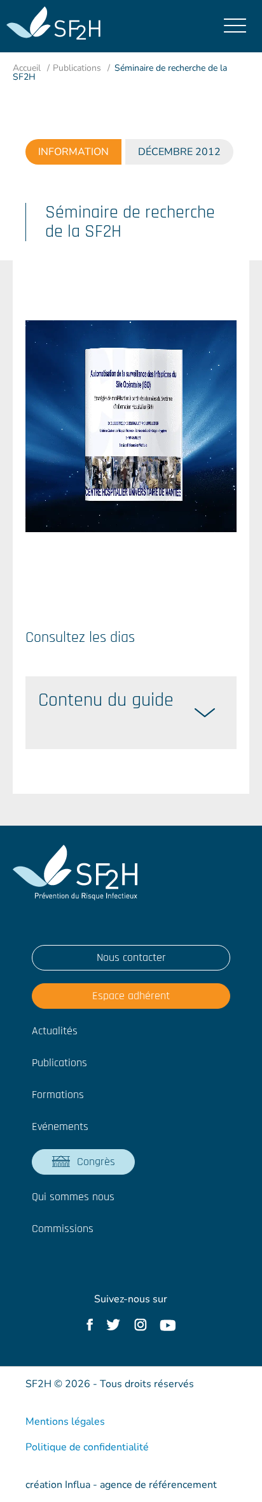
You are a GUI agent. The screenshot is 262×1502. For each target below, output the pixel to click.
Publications (77, 68)
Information (73, 152)
